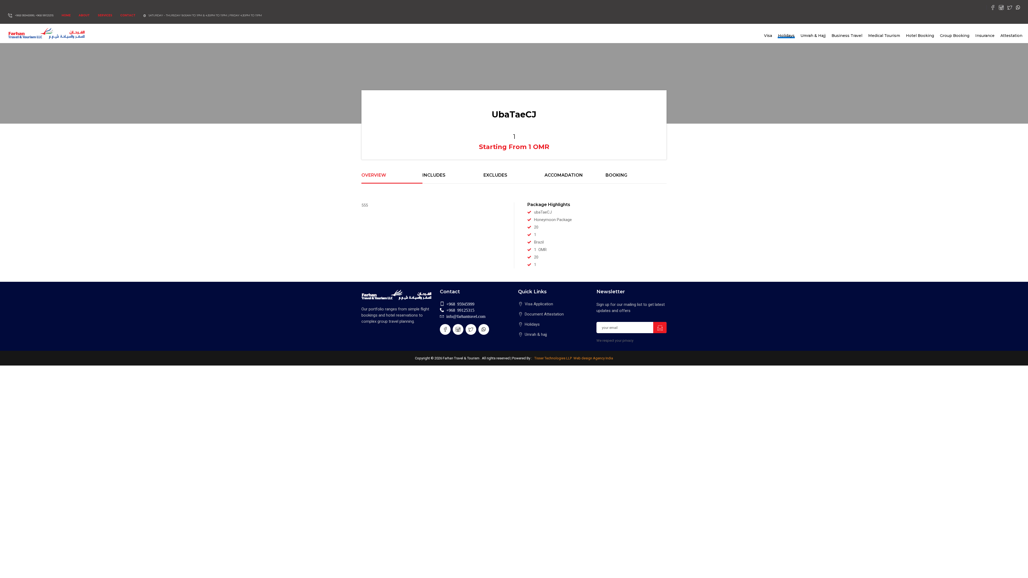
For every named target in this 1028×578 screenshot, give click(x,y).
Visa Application (539, 304)
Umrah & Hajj (813, 35)
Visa (768, 35)
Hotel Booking (920, 35)
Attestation (1011, 35)
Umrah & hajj (536, 334)
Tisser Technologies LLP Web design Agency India (573, 358)
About (84, 15)
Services (105, 15)
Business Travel (847, 35)
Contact (127, 15)
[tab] (391, 178)
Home (66, 15)
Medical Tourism (884, 35)
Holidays (786, 35)
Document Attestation (544, 314)
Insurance (985, 35)
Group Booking (954, 35)
